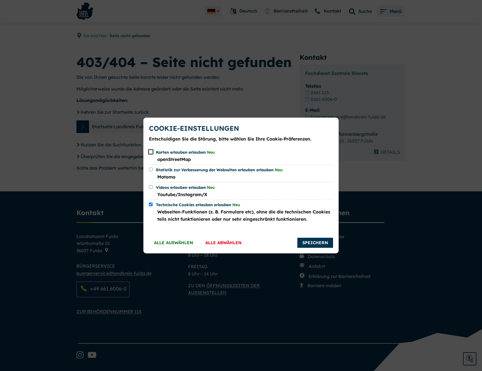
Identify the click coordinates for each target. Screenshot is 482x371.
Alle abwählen (223, 242)
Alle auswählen (173, 242)
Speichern (315, 242)
